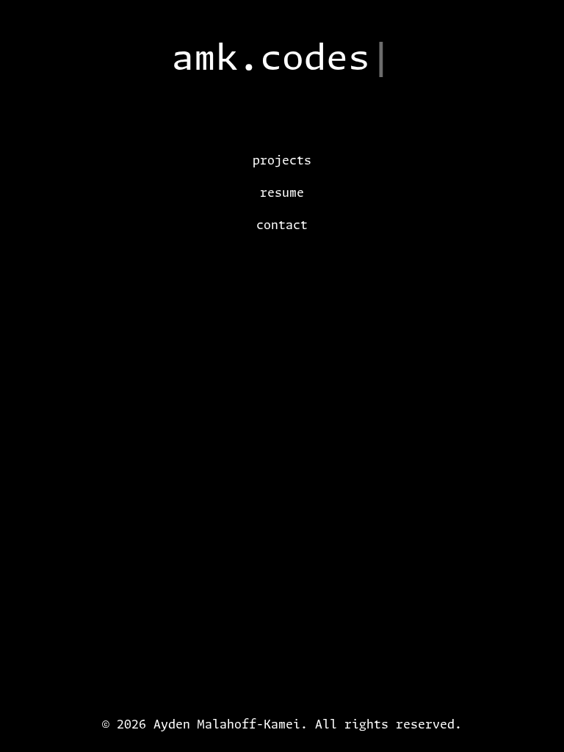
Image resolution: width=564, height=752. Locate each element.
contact (282, 224)
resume (282, 192)
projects (282, 160)
